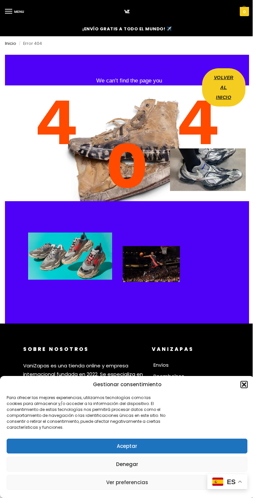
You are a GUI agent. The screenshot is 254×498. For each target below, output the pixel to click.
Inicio (10, 43)
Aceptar (127, 446)
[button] (244, 384)
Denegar (127, 464)
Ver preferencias (127, 482)
